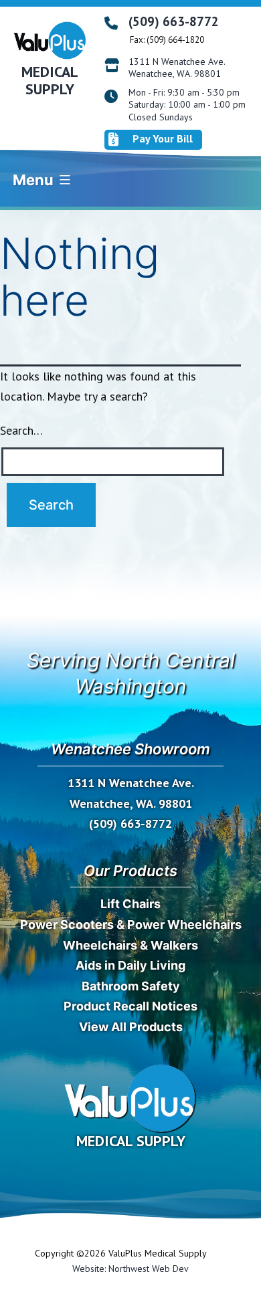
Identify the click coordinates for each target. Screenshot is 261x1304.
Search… (21, 430)
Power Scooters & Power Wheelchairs (131, 924)
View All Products (131, 1027)
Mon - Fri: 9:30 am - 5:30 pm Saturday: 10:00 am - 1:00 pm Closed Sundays (187, 104)
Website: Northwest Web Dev (130, 1269)
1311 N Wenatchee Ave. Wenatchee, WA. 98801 (177, 68)
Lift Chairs (130, 904)
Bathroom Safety (131, 986)
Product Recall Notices (130, 1006)
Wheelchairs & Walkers (130, 945)
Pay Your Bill (163, 138)
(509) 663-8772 (173, 21)
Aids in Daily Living (130, 965)
